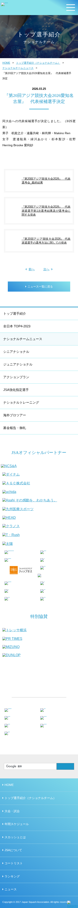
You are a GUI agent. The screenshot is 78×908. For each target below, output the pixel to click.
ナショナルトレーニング (21, 402)
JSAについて (13, 850)
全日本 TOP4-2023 (16, 326)
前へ (32, 269)
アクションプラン (16, 377)
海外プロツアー (14, 415)
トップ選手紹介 (14, 313)
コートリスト (14, 863)
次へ (46, 269)
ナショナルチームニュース (18, 68)
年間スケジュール (17, 824)
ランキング (12, 876)
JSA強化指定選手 (16, 390)
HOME (6, 62)
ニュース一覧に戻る (40, 286)
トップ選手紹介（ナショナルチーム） (38, 62)
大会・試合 (12, 811)
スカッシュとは (15, 837)
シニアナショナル (16, 351)
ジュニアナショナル (17, 364)
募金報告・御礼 (14, 428)
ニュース (11, 889)
